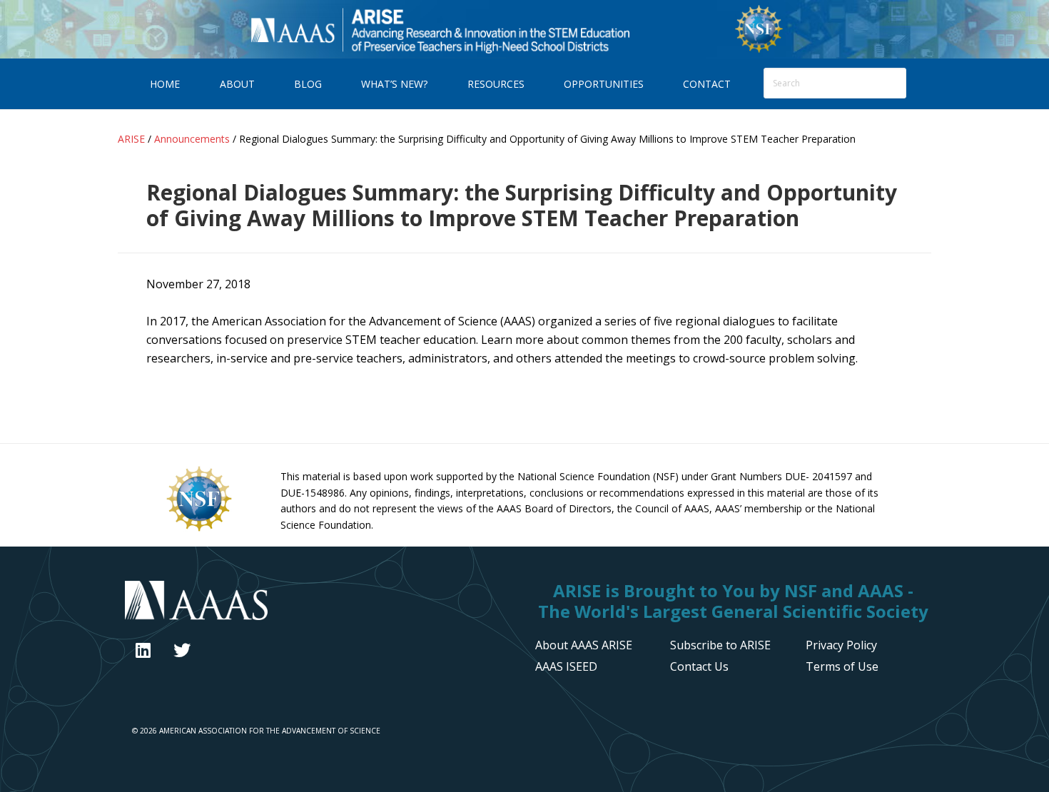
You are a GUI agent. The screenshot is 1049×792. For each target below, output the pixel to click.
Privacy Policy (841, 645)
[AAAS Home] (319, 602)
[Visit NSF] (199, 530)
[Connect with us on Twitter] (182, 650)
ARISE (440, 29)
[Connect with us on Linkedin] (143, 650)
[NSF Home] (759, 51)
